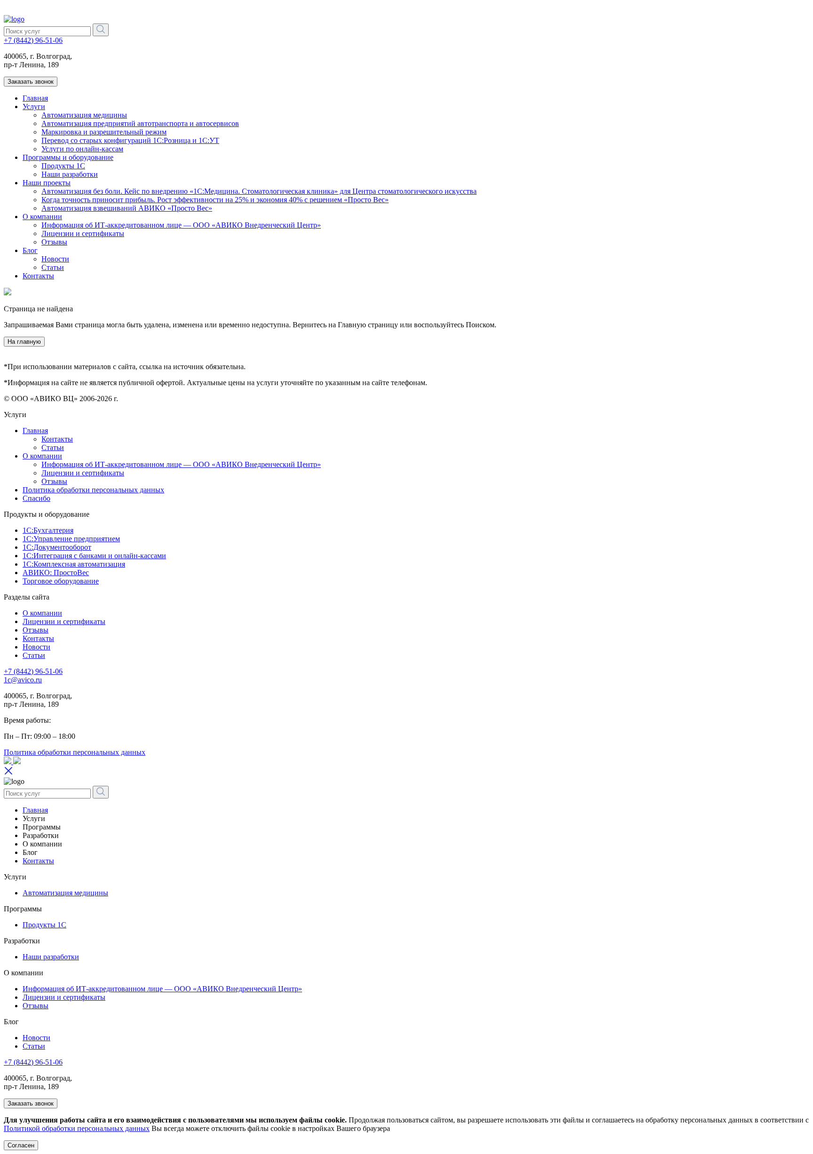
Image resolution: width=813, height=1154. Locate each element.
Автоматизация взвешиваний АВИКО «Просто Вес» (126, 208)
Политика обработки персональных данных (93, 490)
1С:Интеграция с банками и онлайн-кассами (94, 556)
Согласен (21, 1145)
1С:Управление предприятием (71, 539)
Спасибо (36, 498)
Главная (35, 98)
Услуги (34, 107)
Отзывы (54, 242)
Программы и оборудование (68, 157)
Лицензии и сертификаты (82, 233)
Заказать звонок (31, 81)
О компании (42, 217)
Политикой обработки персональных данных (77, 1128)
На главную (24, 341)
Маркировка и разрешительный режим (104, 132)
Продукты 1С (63, 166)
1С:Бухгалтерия (48, 530)
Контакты (38, 276)
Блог (30, 250)
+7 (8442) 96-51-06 (33, 40)
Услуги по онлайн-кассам (82, 149)
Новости (55, 259)
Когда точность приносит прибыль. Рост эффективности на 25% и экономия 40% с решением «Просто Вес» (215, 200)
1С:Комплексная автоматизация (74, 564)
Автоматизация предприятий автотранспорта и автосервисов (140, 123)
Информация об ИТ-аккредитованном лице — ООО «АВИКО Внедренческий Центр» (181, 225)
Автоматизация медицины (84, 115)
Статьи (52, 267)
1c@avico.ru (23, 680)
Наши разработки (69, 174)
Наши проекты (47, 183)
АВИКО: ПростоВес (56, 573)
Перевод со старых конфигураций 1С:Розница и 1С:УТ (130, 140)
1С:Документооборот (57, 547)
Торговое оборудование (61, 581)
